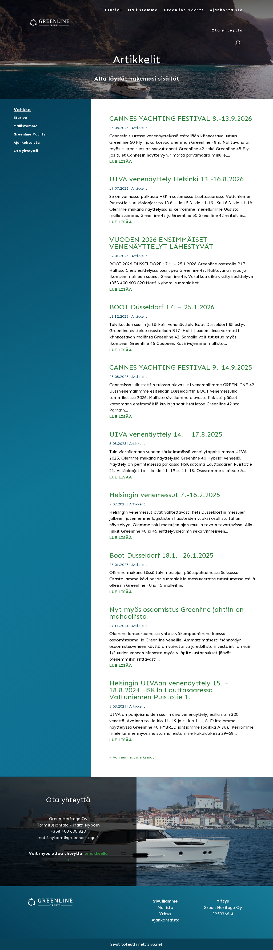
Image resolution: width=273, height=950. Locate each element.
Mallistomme (143, 10)
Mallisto (165, 907)
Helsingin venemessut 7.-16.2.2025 (164, 495)
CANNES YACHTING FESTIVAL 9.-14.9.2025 (180, 367)
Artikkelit (139, 128)
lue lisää (120, 161)
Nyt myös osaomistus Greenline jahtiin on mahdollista (176, 613)
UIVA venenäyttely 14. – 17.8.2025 (165, 434)
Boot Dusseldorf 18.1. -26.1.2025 (161, 555)
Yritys (165, 913)
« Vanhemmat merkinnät (131, 757)
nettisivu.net (150, 944)
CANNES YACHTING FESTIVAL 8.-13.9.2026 (180, 118)
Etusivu (113, 10)
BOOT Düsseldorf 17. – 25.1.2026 (161, 307)
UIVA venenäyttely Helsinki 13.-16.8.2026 (176, 179)
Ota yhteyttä (227, 30)
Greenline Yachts (184, 10)
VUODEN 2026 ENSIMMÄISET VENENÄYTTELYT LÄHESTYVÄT (161, 243)
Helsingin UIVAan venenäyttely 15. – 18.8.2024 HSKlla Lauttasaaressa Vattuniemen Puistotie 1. (169, 690)
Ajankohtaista (226, 10)
